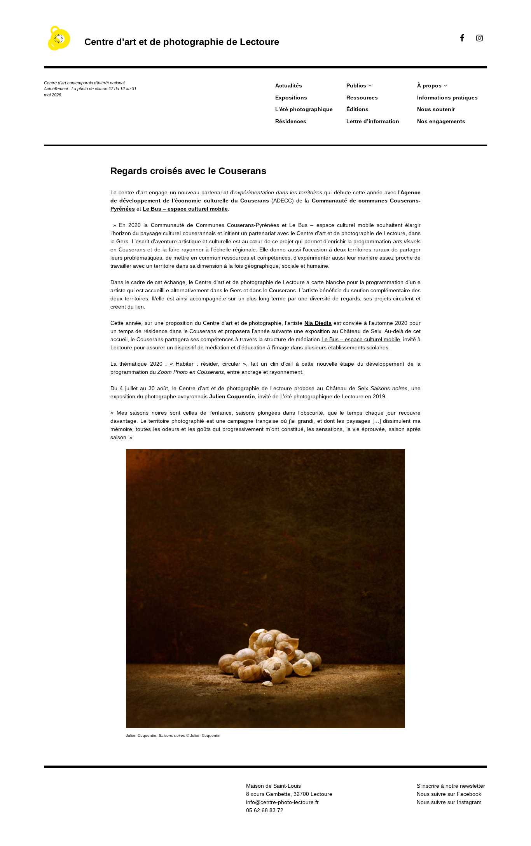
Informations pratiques (447, 97)
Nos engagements (441, 121)
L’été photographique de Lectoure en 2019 (332, 396)
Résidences (290, 121)
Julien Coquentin (232, 396)
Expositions (291, 97)
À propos (429, 85)
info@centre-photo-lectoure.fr (282, 802)
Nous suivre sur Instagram (449, 802)
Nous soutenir (436, 109)
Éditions (357, 109)
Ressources (362, 97)
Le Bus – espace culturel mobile (185, 209)
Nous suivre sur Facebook (449, 794)
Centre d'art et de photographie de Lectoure (181, 42)
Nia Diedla (318, 323)
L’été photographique (304, 109)
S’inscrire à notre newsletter (451, 786)
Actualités (288, 85)
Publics (356, 85)
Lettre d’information (372, 121)
